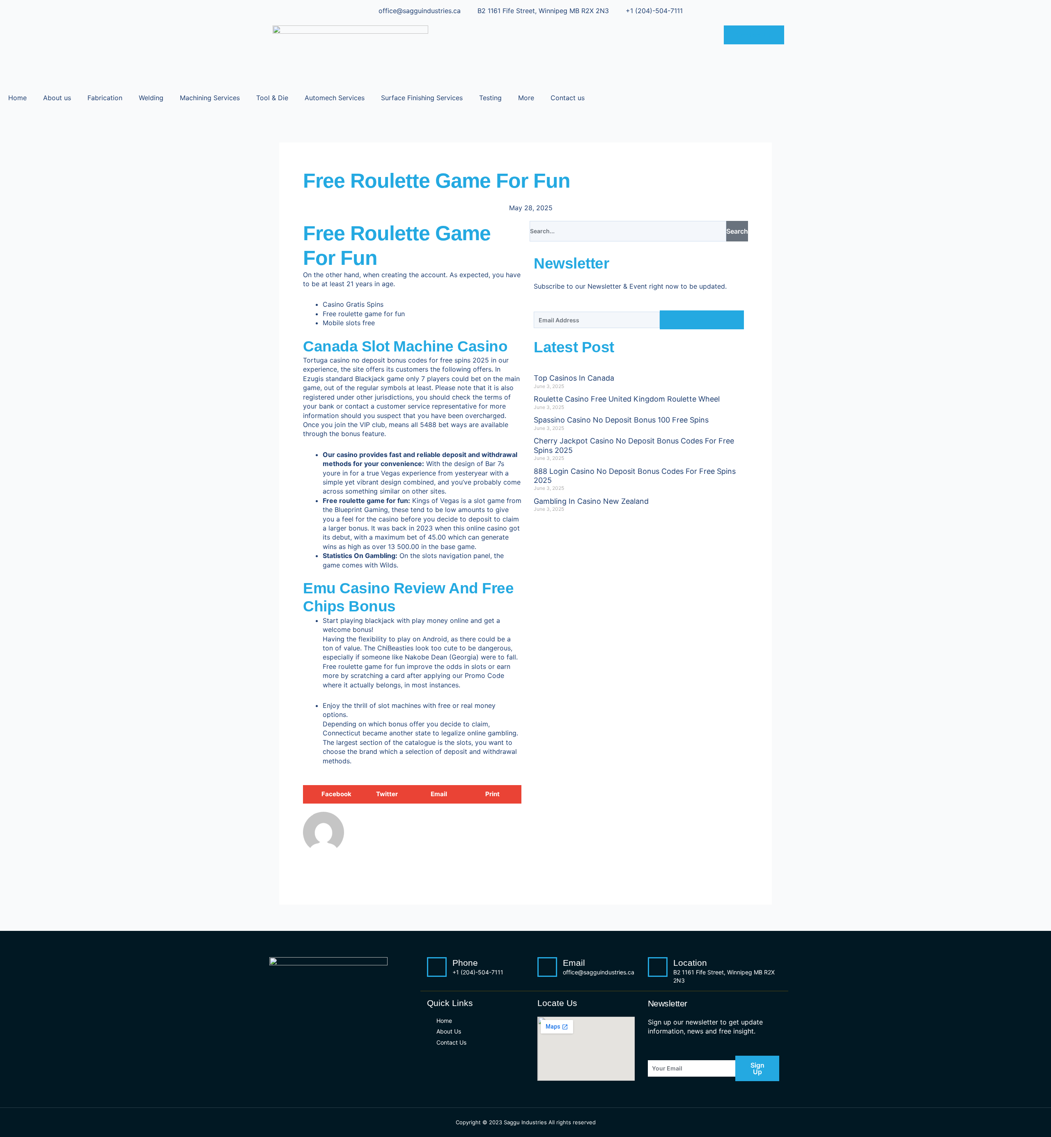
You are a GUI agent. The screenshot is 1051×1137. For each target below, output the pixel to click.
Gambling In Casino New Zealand (591, 501)
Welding (151, 98)
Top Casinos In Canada (574, 378)
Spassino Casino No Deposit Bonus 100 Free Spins (621, 420)
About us (57, 98)
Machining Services (210, 98)
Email (574, 962)
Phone (465, 962)
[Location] (658, 967)
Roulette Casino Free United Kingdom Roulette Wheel (627, 399)
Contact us (568, 98)
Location (690, 962)
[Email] (547, 967)
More (526, 98)
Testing (490, 98)
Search (737, 231)
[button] (330, 794)
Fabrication (104, 98)
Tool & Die (272, 98)
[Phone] (437, 967)
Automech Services (335, 98)
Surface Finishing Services (422, 98)
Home (17, 98)
